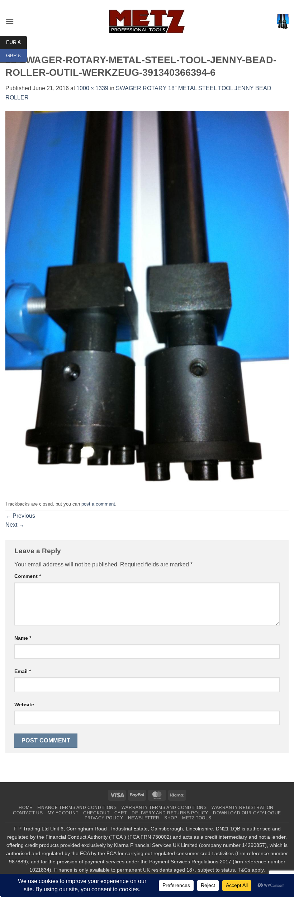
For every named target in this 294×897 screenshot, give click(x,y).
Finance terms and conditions (77, 807)
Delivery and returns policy (170, 812)
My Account (63, 812)
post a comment (98, 504)
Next (14, 525)
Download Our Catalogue (247, 812)
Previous (20, 516)
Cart (120, 812)
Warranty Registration (243, 807)
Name (22, 638)
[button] (9, 21)
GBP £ (16, 55)
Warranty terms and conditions (164, 807)
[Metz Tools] (147, 21)
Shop (170, 817)
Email (22, 671)
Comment (27, 576)
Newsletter (144, 817)
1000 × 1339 (92, 88)
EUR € (16, 42)
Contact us (28, 812)
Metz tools (196, 817)
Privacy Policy (104, 817)
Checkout (96, 812)
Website (24, 704)
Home (25, 807)
